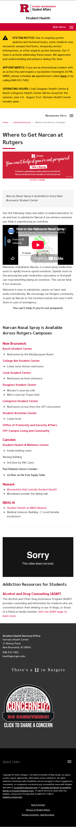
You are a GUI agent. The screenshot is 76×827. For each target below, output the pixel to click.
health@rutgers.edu (14, 656)
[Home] (38, 8)
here (63, 76)
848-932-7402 (11, 652)
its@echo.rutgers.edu (12, 797)
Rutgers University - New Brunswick (38, 814)
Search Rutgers (38, 804)
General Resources (22, 122)
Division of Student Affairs (38, 809)
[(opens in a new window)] (38, 706)
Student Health (38, 18)
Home (5, 122)
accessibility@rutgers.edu (25, 787)
